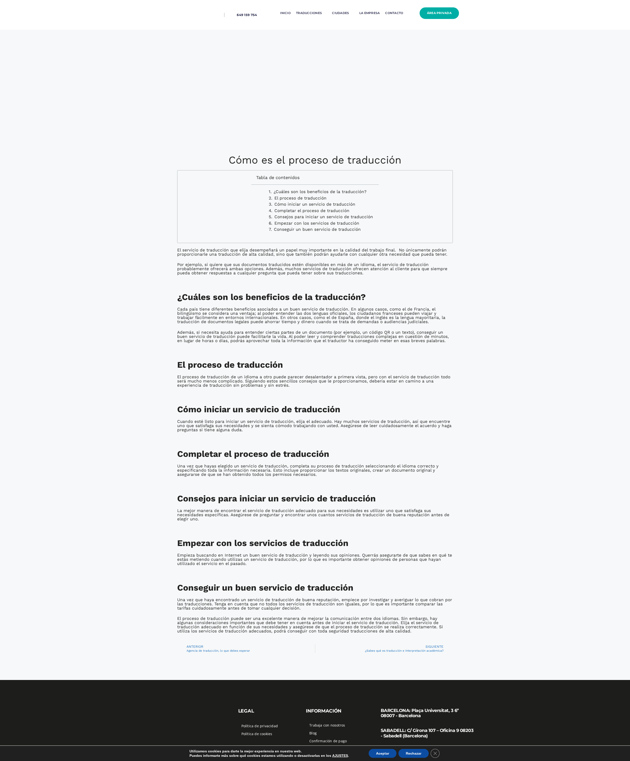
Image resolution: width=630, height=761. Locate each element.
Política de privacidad (259, 726)
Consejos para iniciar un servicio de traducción (323, 217)
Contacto (394, 13)
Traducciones (309, 13)
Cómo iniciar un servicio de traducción (314, 204)
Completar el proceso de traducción (311, 211)
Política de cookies (256, 733)
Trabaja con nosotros (327, 725)
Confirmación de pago (328, 741)
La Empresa (369, 13)
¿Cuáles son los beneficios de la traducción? (320, 192)
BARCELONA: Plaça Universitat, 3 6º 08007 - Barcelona (420, 713)
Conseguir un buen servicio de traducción (317, 229)
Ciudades (340, 13)
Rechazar (413, 753)
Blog (313, 733)
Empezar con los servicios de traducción (316, 223)
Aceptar (382, 753)
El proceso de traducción (300, 198)
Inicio (285, 13)
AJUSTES (340, 756)
